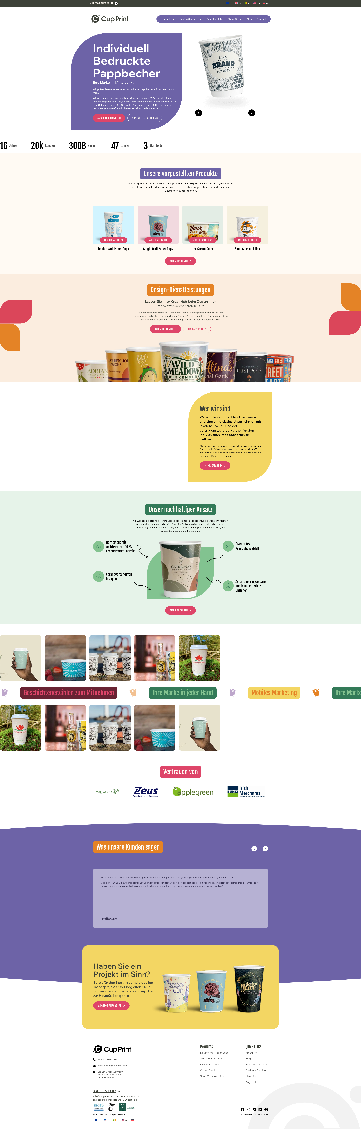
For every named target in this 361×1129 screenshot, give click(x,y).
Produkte (251, 1052)
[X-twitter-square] (254, 1109)
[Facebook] (242, 1109)
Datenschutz (246, 1115)
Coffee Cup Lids (209, 1070)
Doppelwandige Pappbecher (225, 113)
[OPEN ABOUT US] (240, 19)
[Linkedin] (260, 1109)
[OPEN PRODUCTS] (174, 19)
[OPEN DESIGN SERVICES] (201, 19)
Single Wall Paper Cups (213, 1058)
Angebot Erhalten (256, 1082)
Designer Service (256, 1070)
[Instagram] (248, 1109)
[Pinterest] (266, 1109)
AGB (255, 1115)
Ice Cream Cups (209, 1064)
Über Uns (251, 1076)
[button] (198, 112)
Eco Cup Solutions (256, 1064)
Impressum (263, 1115)
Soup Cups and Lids (212, 1076)
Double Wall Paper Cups (214, 1052)
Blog (248, 1058)
